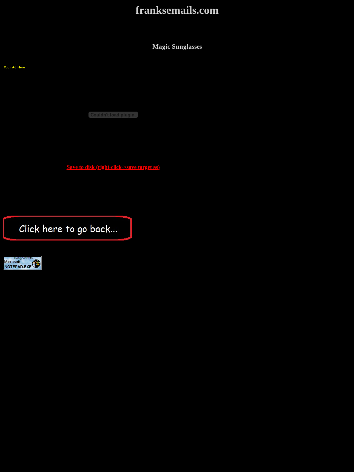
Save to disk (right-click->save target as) (113, 167)
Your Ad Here (14, 67)
